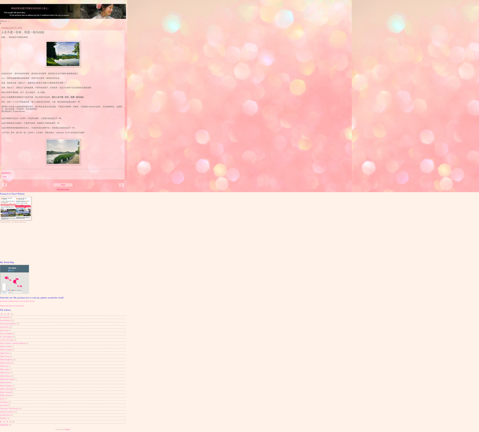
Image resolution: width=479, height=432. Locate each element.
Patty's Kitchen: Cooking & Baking (12, 343)
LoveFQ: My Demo (7, 340)
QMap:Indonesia (6, 363)
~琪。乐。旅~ (5, 314)
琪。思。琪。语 (5, 422)
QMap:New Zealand (7, 379)
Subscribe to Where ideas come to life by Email (17, 301)
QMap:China (4, 353)
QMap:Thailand (5, 392)
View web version (63, 190)
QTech (2, 399)
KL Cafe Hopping (6, 337)
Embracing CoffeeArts (8, 324)
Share (5, 177)
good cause (4, 330)
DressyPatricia (5, 320)
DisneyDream (5, 317)
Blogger (67, 429)
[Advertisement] (63, 241)
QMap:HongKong (6, 360)
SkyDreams (4, 402)
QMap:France (5, 356)
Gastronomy (4, 327)
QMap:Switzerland (6, 389)
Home (63, 185)
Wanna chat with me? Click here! (12, 306)
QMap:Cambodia (6, 350)
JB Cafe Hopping (6, 333)
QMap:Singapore (6, 386)
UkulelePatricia (5, 415)
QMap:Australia (5, 346)
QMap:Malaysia (5, 376)
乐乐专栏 (3, 418)
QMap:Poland (5, 382)
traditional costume (7, 412)
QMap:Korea (4, 373)
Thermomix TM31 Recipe (9, 409)
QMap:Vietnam (5, 395)
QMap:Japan (4, 369)
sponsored (3, 405)
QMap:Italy (4, 366)
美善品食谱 (4, 425)
